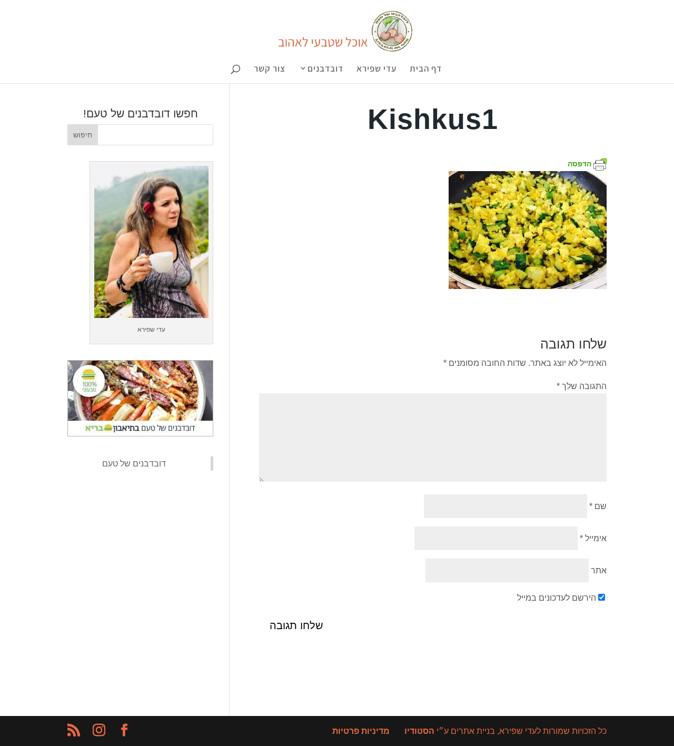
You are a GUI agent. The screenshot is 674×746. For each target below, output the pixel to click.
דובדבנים (325, 69)
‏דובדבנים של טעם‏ (134, 463)
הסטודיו (419, 731)
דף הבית (426, 69)
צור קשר (269, 69)
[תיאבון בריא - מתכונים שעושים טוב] (140, 433)
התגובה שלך (582, 386)
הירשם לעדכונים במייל (556, 597)
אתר (599, 570)
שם (598, 506)
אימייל (593, 538)
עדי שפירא (376, 69)
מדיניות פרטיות (361, 731)
